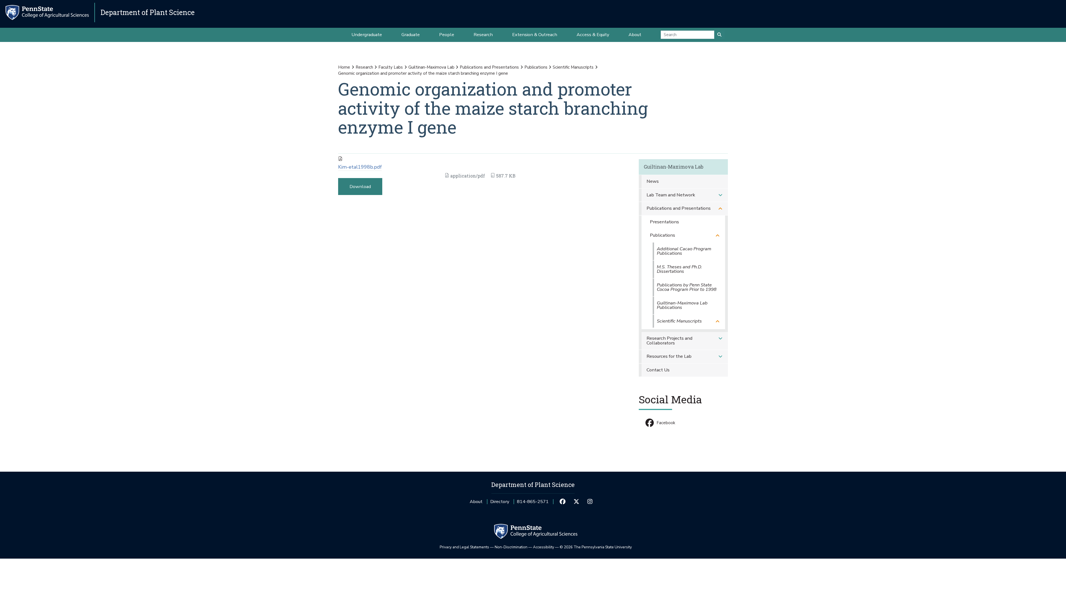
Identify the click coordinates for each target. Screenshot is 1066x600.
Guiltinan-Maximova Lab (431, 67)
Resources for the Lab (669, 356)
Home (344, 67)
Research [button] (483, 34)
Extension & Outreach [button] (534, 34)
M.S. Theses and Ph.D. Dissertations (679, 269)
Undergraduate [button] (366, 34)
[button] (720, 195)
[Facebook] (562, 501)
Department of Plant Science (147, 12)
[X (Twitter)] (576, 501)
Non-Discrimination (511, 547)
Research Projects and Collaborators (669, 340)
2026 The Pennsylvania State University (596, 547)
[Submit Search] (719, 35)
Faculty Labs (390, 67)
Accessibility (543, 547)
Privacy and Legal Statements (464, 547)
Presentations (664, 222)
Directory (499, 501)
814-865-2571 (533, 503)
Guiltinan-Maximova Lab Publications (682, 305)
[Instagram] (590, 501)
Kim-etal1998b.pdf (360, 167)
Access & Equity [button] (593, 34)
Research (364, 67)
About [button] (634, 34)
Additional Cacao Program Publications (684, 251)
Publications (535, 67)
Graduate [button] (410, 34)
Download (360, 186)
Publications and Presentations (489, 67)
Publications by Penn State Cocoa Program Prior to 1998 (686, 287)
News (653, 181)
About (476, 501)
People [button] (446, 34)
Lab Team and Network (671, 195)
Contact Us (658, 370)
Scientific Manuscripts (573, 67)
